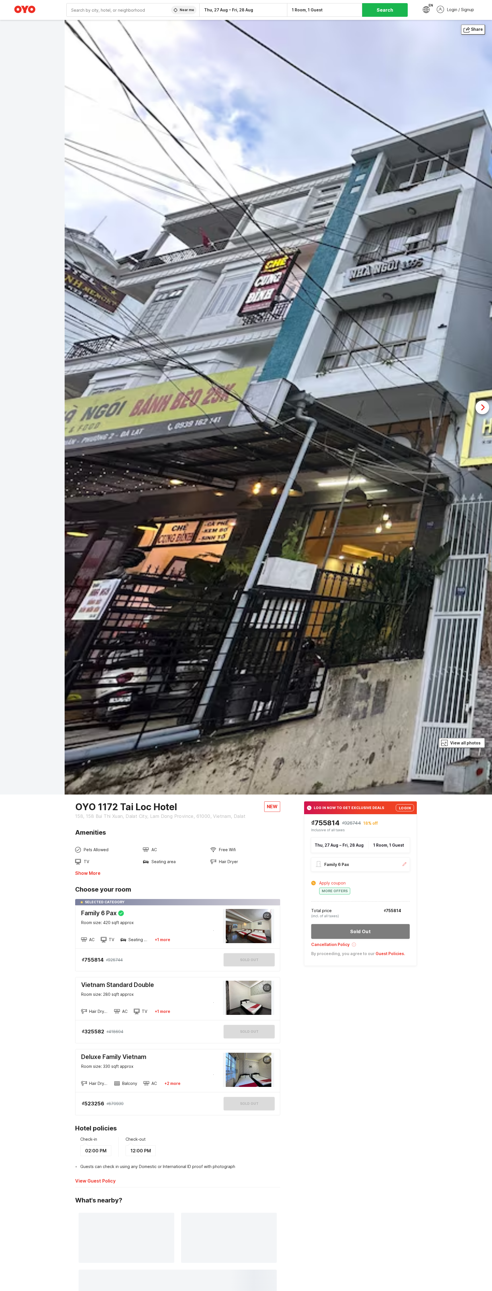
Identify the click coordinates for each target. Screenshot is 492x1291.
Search (385, 10)
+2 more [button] (172, 1083)
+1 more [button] (162, 939)
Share (477, 29)
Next (482, 407)
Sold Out (249, 1031)
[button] (360, 946)
